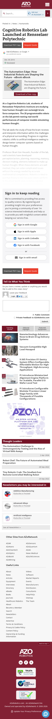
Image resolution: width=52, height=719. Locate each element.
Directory (10, 588)
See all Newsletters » (12, 527)
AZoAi (28, 550)
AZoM (8, 543)
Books (8, 594)
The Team (30, 601)
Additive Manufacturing (24, 491)
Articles (9, 578)
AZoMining (10, 560)
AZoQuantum (31, 546)
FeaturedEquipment (42, 328)
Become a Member (14, 607)
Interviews (10, 584)
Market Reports (32, 578)
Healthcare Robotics (14, 601)
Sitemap (29, 598)
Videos (29, 571)
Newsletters (11, 614)
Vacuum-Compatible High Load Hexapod (33, 348)
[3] (10, 363)
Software (29, 575)
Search (9, 611)
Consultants (31, 591)
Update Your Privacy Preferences (27, 711)
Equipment (10, 581)
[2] (10, 350)
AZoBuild (10, 556)
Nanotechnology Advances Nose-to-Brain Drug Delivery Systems (34, 337)
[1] (10, 338)
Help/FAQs (30, 594)
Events (29, 581)
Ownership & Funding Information (15, 635)
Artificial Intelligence (23, 515)
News (14, 23)
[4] (10, 379)
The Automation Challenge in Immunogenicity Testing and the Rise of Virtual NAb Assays (24, 449)
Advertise (10, 621)
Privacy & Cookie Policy (15, 627)
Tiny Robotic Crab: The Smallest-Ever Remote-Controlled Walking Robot (22, 473)
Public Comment (42, 315)
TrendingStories (9, 328)
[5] (10, 392)
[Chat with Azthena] (45, 714)
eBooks (9, 591)
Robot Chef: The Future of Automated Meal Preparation (25, 461)
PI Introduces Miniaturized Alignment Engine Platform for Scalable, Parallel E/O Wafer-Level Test (34, 379)
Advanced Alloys (21, 503)
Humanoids (24, 23)
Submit (45, 321)
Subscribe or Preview (22, 493)
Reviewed (11, 63)
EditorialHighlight (26, 328)
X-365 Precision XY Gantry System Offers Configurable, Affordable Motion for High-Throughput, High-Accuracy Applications (34, 364)
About (8, 571)
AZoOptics (10, 553)
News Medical (32, 553)
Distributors (31, 588)
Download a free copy (26, 94)
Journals (9, 598)
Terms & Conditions (14, 624)
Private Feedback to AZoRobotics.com (32, 317)
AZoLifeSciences (33, 556)
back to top (43, 643)
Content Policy (12, 630)
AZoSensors (31, 543)
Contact (9, 617)
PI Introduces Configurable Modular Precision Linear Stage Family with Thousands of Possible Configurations (34, 393)
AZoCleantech (12, 550)
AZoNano (10, 546)
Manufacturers (32, 584)
